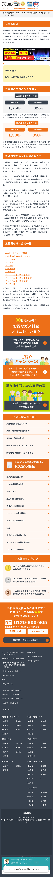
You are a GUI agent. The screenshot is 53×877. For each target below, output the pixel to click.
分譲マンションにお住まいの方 (19, 445)
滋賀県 (31, 743)
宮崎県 (43, 801)
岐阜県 (31, 725)
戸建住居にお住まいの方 (17, 423)
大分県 (43, 797)
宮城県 (5, 730)
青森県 (18, 721)
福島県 (18, 730)
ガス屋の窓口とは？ (15, 477)
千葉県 (5, 748)
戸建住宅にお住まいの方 (12, 690)
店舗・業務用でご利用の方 (18, 431)
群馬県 (5, 756)
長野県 (18, 766)
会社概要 (32, 652)
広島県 (43, 766)
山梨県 (5, 766)
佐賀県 (31, 801)
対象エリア (11, 491)
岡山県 (31, 766)
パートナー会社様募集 (16, 513)
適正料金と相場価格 (15, 498)
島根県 (43, 770)
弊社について (8, 684)
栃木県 (18, 752)
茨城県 (5, 752)
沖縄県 (43, 805)
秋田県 (5, 725)
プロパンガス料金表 (15, 506)
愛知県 (43, 721)
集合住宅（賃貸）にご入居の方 (19, 452)
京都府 (43, 743)
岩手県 (18, 725)
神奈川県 (19, 743)
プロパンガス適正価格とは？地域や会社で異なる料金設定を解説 (14, 665)
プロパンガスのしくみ (16, 535)
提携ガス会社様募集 (15, 520)
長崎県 (31, 805)
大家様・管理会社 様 (15, 438)
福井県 (43, 730)
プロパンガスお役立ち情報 (18, 542)
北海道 (5, 721)
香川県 (31, 779)
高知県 (31, 783)
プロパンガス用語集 (15, 549)
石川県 (31, 730)
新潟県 (5, 770)
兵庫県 (31, 752)
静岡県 (31, 721)
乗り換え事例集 (9, 675)
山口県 (31, 774)
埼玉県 (5, 743)
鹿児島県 (44, 792)
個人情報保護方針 (35, 657)
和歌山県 (32, 756)
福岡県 (31, 792)
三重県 (43, 725)
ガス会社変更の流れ (15, 484)
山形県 (5, 734)
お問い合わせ (34, 661)
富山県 (31, 734)
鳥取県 (31, 770)
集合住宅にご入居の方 (11, 694)
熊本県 (31, 797)
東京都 (18, 748)
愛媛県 (43, 774)
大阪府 (43, 748)
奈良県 (31, 748)
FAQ (8, 527)
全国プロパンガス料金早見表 (14, 659)
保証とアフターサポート (12, 671)
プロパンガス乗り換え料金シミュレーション (14, 653)
